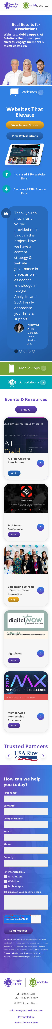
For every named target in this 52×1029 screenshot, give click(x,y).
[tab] (16, 351)
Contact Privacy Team (26, 1022)
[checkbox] (26, 881)
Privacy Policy (10, 953)
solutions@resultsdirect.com (26, 1010)
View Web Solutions (25, 136)
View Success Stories (24, 125)
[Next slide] (43, 755)
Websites (29, 92)
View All (26, 409)
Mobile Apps (29, 367)
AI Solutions (29, 382)
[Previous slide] (9, 755)
